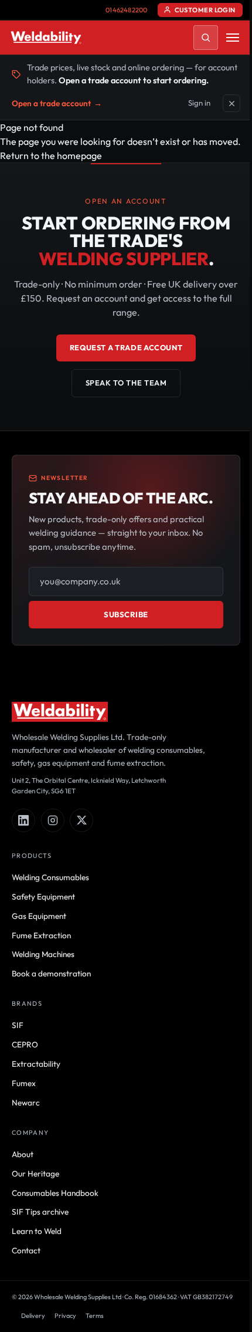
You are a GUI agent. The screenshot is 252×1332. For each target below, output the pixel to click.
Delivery (33, 1315)
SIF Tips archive (40, 1211)
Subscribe (126, 614)
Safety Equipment (43, 896)
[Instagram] (52, 820)
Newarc (26, 1102)
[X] (81, 820)
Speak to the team (126, 382)
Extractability (36, 1064)
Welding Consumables (50, 877)
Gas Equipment (39, 916)
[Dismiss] (231, 103)
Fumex (24, 1083)
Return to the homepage (51, 155)
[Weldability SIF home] (46, 37)
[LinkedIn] (23, 820)
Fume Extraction (41, 935)
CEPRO (25, 1044)
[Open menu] (233, 37)
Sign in (199, 102)
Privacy (65, 1315)
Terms (95, 1315)
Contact (26, 1250)
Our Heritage (35, 1173)
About (22, 1154)
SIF (17, 1025)
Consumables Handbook (55, 1193)
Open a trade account (57, 103)
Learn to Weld (37, 1231)
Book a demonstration (51, 973)
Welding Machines (43, 954)
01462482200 (126, 10)
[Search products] (205, 37)
